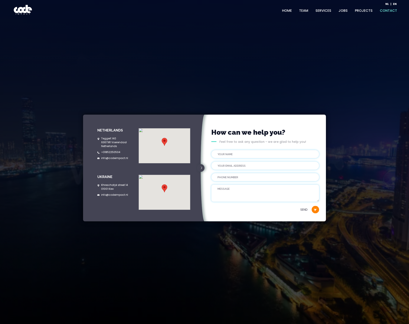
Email (220, 161)
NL (387, 4)
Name (220, 150)
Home (287, 11)
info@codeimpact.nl (114, 158)
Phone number (225, 173)
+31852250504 (110, 152)
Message (222, 184)
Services (323, 11)
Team (303, 11)
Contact (388, 11)
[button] (164, 142)
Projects (364, 11)
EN (395, 4)
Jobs (343, 11)
